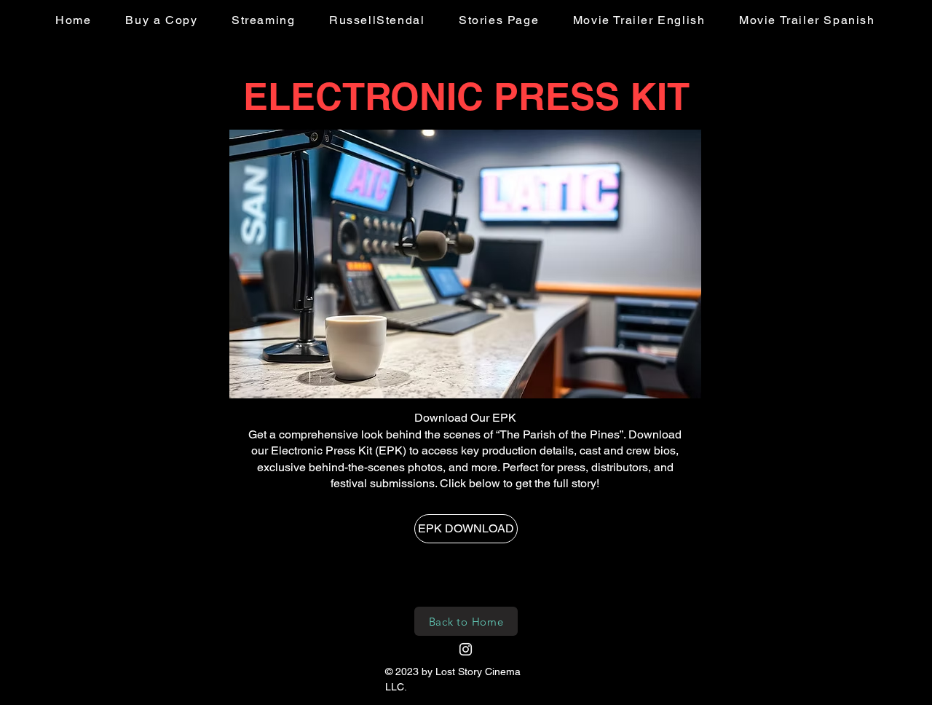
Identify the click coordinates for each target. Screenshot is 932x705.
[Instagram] (465, 649)
